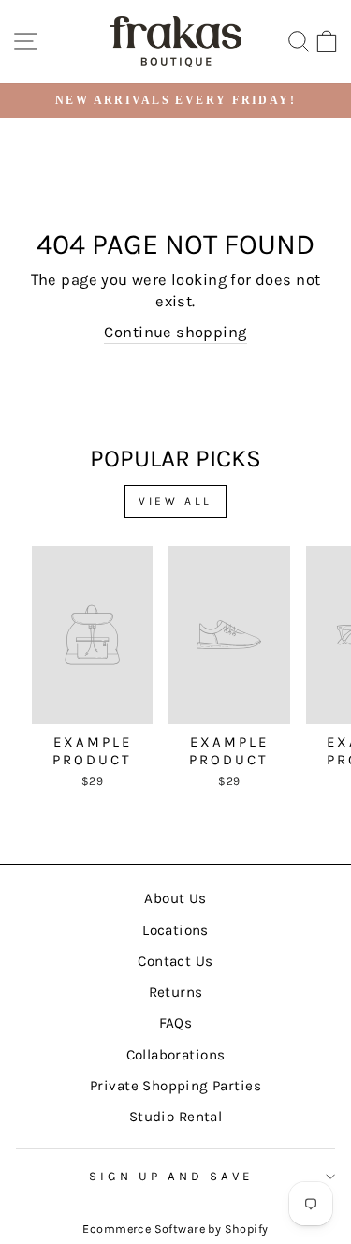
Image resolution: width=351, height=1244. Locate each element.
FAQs (176, 1022)
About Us (175, 898)
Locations (175, 930)
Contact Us (175, 961)
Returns (176, 992)
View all (175, 501)
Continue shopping (175, 332)
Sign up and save (171, 1176)
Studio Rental (175, 1116)
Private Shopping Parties (175, 1085)
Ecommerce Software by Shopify (175, 1229)
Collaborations (176, 1054)
